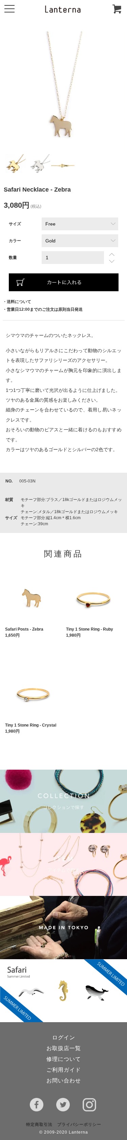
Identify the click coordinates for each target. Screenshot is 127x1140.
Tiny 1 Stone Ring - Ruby (89, 629)
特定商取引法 (39, 1124)
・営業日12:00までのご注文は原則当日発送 (43, 309)
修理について (63, 1059)
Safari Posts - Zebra (24, 629)
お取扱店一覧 (63, 1048)
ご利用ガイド (63, 1070)
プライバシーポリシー (79, 1124)
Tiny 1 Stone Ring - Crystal (30, 725)
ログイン (63, 1037)
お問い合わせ (63, 1080)
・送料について (17, 301)
